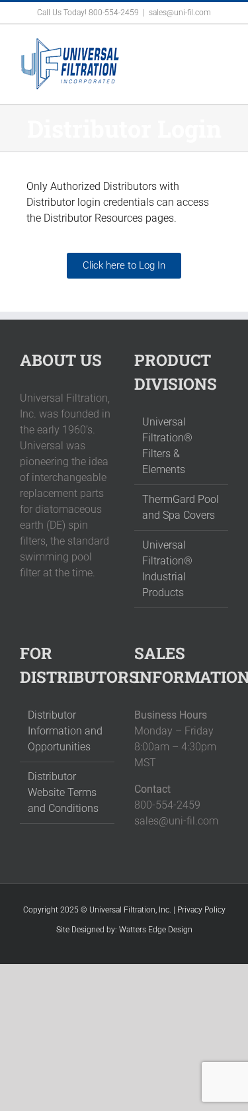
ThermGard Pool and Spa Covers (180, 507)
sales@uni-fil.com (180, 12)
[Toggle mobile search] (199, 45)
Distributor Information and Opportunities (65, 731)
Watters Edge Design (155, 929)
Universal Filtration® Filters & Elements (167, 446)
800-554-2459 (114, 12)
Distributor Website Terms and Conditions (63, 792)
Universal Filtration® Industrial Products (167, 569)
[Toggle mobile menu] (223, 45)
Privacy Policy (201, 909)
